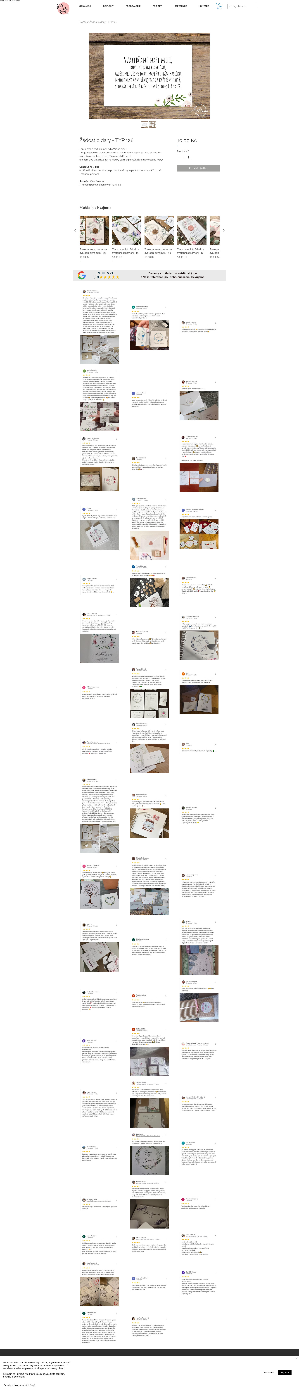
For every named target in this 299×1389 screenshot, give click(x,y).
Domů (83, 22)
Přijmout (285, 1372)
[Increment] (189, 157)
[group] (149, 241)
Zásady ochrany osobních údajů (19, 1385)
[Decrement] (180, 157)
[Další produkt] (224, 230)
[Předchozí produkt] (75, 230)
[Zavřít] (296, 1358)
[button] (85, 6)
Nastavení (269, 1372)
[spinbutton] (184, 157)
